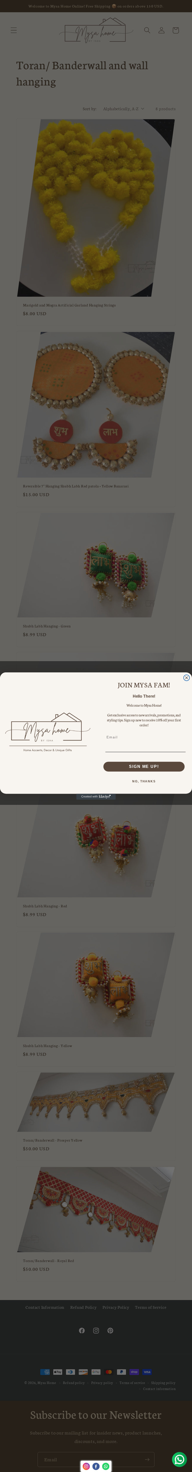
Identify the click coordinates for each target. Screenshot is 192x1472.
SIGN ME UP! (144, 766)
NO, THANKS (144, 781)
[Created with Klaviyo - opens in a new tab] (96, 797)
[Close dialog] (187, 678)
